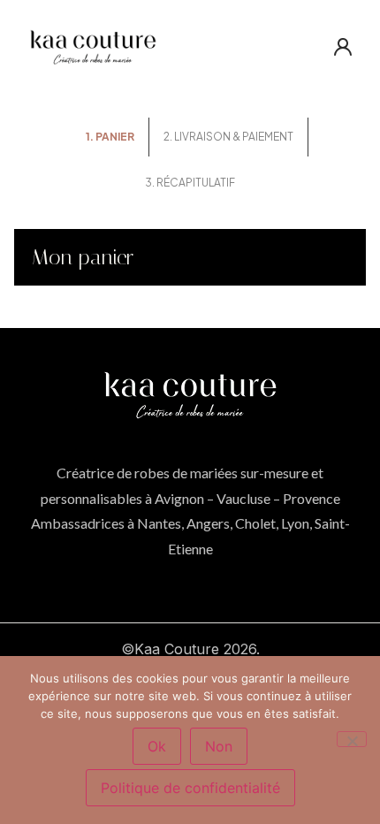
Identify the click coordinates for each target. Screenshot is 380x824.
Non (218, 746)
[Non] (352, 739)
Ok (157, 746)
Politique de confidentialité (190, 788)
